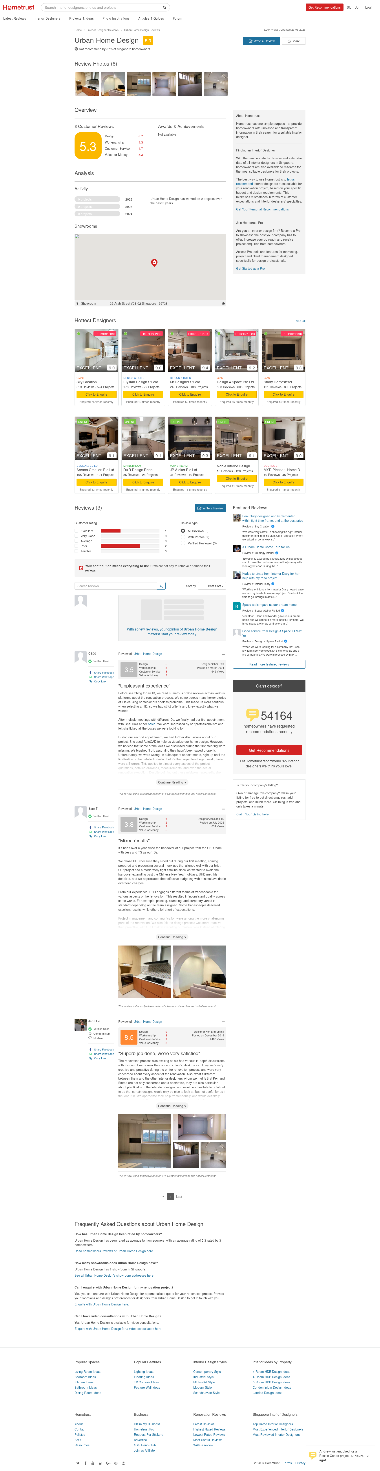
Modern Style (202, 1387)
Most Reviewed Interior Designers (276, 1434)
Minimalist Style (204, 1382)
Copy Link (100, 681)
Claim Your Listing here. (253, 814)
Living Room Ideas (87, 1371)
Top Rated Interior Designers (273, 1424)
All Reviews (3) (198, 531)
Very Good (88, 536)
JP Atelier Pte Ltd (183, 469)
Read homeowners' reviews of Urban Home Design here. (114, 1251)
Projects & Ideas (81, 18)
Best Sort (215, 586)
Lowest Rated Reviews (209, 1434)
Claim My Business (147, 1424)
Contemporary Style (207, 1371)
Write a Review (264, 41)
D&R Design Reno (138, 469)
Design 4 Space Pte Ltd (235, 381)
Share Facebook (104, 672)
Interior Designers (47, 18)
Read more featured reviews (269, 664)
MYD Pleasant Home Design (286, 469)
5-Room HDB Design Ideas (271, 1382)
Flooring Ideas (144, 1377)
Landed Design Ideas (267, 1392)
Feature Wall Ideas (147, 1387)
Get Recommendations (325, 7)
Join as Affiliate (144, 1450)
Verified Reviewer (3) (202, 543)
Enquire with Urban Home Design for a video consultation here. (118, 1328)
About (79, 1424)
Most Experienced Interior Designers (278, 1429)
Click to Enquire (96, 394)
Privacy (300, 1463)
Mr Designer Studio (185, 381)
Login (369, 7)
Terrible (86, 551)
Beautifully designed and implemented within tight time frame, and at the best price (272, 518)
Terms (287, 1463)
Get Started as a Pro (250, 268)
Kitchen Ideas (84, 1382)
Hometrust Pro (144, 1429)
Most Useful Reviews (207, 1440)
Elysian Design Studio (140, 381)
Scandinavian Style (206, 1392)
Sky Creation (87, 381)
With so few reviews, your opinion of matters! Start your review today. (172, 632)
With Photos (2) (198, 537)
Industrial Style (203, 1377)
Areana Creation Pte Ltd (95, 469)
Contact (80, 1429)
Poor (84, 546)
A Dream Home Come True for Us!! (266, 547)
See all (300, 321)
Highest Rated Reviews (209, 1429)
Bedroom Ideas (85, 1377)
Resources (82, 1445)
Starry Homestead (278, 381)
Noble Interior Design (233, 465)
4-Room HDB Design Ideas (271, 1377)
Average (86, 541)
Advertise (140, 1440)
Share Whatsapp (104, 677)
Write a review (203, 1445)
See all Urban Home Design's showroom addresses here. (114, 1275)
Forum (178, 18)
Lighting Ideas (143, 1371)
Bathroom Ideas (86, 1387)
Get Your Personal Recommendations (262, 209)
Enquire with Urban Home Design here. (102, 1304)
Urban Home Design (148, 653)
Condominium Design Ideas (272, 1387)
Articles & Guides (151, 18)
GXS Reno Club (145, 1445)
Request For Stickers (148, 1434)
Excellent (87, 531)
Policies (80, 1434)
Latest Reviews (14, 18)
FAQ (78, 1440)
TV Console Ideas (146, 1382)
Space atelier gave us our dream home (269, 604)
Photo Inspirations (116, 18)
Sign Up (353, 7)
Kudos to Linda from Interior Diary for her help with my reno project (271, 575)
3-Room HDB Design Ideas (271, 1371)
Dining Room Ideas (88, 1392)
